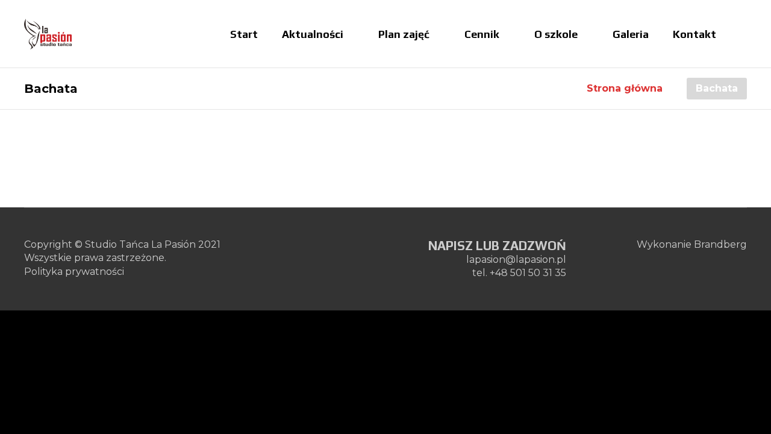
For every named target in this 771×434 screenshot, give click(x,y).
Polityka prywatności (74, 271)
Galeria (631, 34)
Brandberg (720, 244)
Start (244, 34)
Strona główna (625, 88)
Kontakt (694, 34)
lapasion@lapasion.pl (516, 259)
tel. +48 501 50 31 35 (519, 272)
